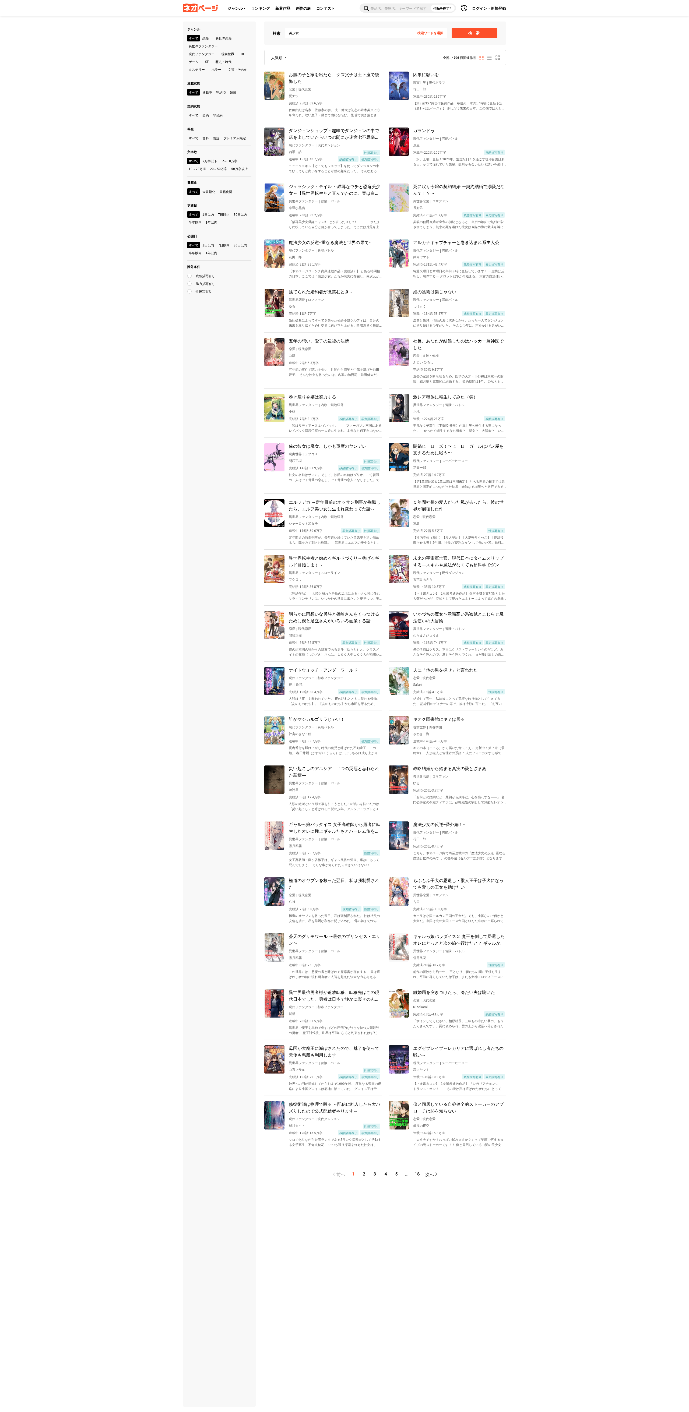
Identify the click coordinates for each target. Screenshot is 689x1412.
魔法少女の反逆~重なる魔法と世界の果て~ (330, 242)
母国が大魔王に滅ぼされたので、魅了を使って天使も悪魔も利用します (334, 1051)
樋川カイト (297, 1125)
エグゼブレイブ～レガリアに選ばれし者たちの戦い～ (458, 1051)
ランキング (260, 8)
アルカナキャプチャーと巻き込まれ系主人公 (456, 242)
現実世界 (419, 82)
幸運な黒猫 (297, 207)
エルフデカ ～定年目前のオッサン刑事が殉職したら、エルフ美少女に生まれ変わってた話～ (334, 505)
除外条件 (193, 266)
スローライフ (330, 572)
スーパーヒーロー (455, 460)
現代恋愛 (304, 89)
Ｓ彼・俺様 (431, 355)
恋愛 (292, 89)
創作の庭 (303, 8)
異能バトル (450, 138)
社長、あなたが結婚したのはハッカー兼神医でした (458, 344)
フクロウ (295, 579)
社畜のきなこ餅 (300, 733)
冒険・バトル (330, 201)
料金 (190, 128)
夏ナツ (293, 95)
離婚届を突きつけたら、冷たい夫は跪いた (454, 992)
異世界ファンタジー (303, 201)
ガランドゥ (424, 130)
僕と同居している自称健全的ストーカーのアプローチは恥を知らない (458, 1107)
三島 (416, 523)
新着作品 (282, 8)
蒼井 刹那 (296, 684)
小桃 (292, 411)
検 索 (474, 33)
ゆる (292, 306)
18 (417, 1174)
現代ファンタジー (302, 145)
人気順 (276, 57)
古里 (416, 901)
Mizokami (420, 1006)
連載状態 (193, 83)
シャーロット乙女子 (303, 523)
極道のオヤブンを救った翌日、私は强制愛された (334, 883)
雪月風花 (295, 845)
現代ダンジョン (329, 145)
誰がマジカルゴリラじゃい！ (317, 719)
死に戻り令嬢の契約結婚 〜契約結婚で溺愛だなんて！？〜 (459, 189)
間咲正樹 (295, 460)
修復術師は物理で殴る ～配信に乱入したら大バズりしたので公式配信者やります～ (334, 1107)
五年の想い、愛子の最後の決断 (319, 340)
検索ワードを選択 (430, 33)
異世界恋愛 (421, 201)
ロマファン (440, 201)
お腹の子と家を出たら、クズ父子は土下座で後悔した (334, 77)
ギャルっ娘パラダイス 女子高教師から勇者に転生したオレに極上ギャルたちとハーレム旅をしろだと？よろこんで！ (334, 827)
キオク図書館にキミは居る (439, 719)
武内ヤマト (421, 257)
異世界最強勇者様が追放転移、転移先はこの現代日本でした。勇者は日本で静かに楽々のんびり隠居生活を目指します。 (334, 995)
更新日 (192, 205)
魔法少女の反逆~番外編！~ (439, 824)
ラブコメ (311, 453)
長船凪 (418, 207)
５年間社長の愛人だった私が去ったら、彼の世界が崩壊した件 (458, 505)
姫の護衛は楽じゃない (434, 291)
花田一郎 (419, 89)
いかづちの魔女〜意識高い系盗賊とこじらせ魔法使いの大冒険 (458, 617)
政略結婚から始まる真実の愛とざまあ (449, 768)
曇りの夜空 (421, 1125)
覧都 (292, 1013)
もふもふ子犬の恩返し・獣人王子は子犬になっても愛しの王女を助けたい (458, 883)
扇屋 (416, 145)
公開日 (192, 236)
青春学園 (435, 727)
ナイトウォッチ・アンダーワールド (323, 669)
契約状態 (193, 106)
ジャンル (235, 8)
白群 (292, 355)
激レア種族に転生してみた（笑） (445, 396)
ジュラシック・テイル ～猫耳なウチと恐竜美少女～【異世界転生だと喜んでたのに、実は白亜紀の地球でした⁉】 (334, 189)
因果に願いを (426, 74)
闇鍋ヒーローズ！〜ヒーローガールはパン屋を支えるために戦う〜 (458, 449)
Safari (417, 684)
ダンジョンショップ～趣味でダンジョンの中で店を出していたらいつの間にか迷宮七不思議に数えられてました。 (334, 133)
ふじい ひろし (423, 362)
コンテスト (325, 8)
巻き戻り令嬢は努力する (312, 396)
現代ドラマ (437, 82)
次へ (429, 1174)
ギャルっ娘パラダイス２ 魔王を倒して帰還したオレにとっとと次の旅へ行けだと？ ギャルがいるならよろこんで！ (459, 939)
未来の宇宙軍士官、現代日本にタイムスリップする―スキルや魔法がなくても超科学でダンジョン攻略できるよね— (458, 561)
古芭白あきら (423, 579)
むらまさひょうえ (426, 635)
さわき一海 (421, 733)
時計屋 (293, 789)
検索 (276, 33)
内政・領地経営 (332, 404)
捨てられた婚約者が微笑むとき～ (321, 291)
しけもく (419, 306)
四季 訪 (295, 151)
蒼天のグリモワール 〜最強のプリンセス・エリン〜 (334, 939)
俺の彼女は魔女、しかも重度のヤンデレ (327, 446)
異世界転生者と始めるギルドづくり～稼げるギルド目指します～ (334, 561)
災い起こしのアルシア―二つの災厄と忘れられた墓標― (334, 771)
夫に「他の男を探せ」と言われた (445, 669)
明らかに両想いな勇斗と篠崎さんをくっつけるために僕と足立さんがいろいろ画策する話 (334, 617)
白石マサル (297, 1069)
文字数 (192, 151)
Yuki (292, 901)
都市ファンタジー (330, 677)
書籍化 (192, 182)
